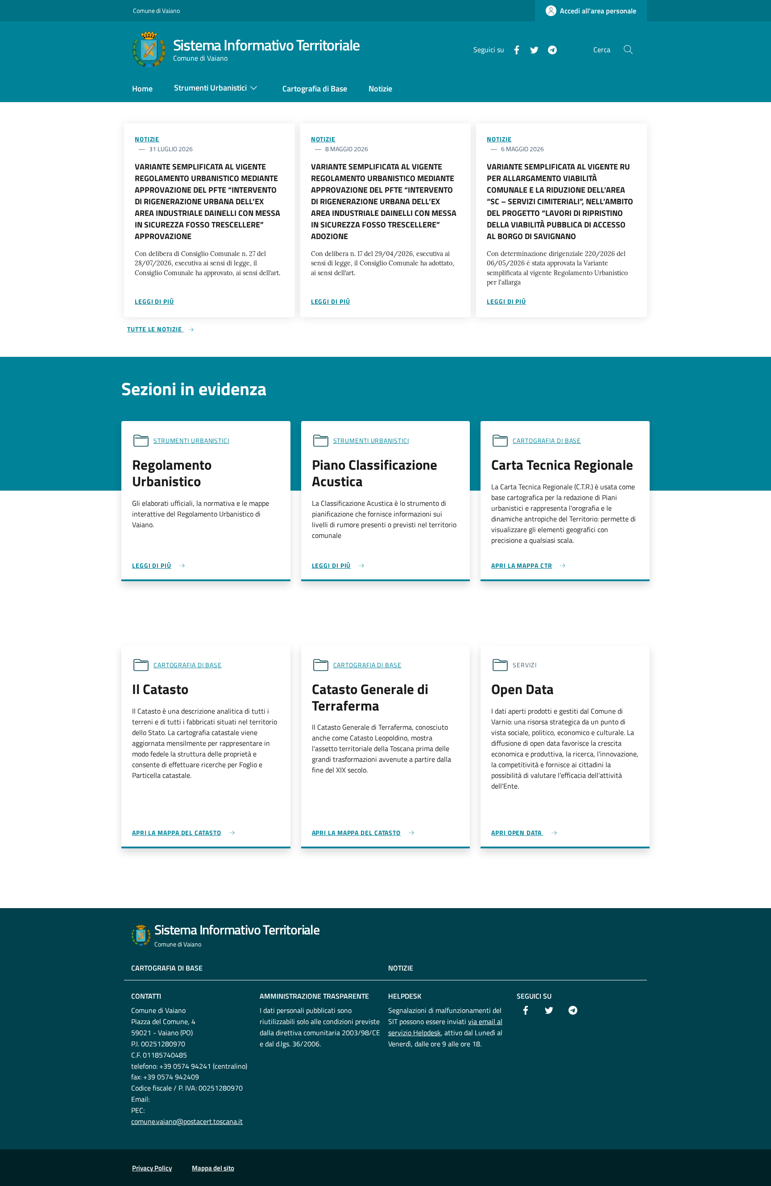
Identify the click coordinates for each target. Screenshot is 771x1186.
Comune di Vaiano (156, 10)
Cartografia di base (547, 440)
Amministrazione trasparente (314, 996)
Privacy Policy (152, 1168)
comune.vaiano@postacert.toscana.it (187, 1121)
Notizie (147, 139)
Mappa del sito (213, 1168)
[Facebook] (513, 49)
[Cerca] (628, 49)
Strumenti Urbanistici (191, 440)
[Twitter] (531, 49)
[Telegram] (549, 49)
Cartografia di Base (167, 968)
